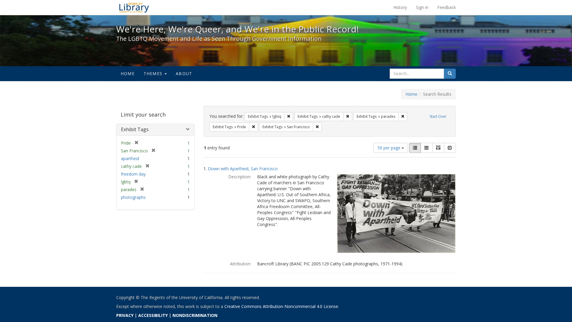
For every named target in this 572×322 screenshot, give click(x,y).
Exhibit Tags (135, 129)
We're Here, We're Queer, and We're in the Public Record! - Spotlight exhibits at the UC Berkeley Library (134, 7)
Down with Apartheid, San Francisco (243, 168)
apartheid (130, 158)
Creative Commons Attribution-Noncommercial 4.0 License (281, 306)
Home (128, 73)
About (184, 73)
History (400, 7)
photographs (133, 197)
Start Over (438, 116)
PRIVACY (124, 315)
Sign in (422, 7)
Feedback (446, 7)
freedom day (133, 174)
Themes (154, 73)
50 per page (389, 148)
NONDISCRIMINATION (194, 315)
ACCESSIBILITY (153, 315)
